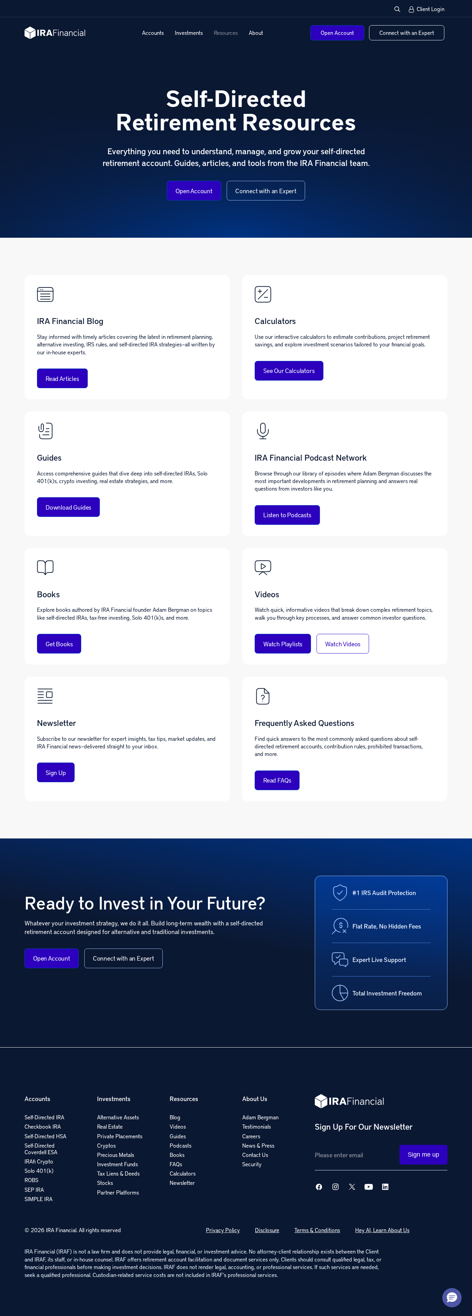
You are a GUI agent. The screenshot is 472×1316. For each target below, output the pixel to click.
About (256, 32)
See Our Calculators (289, 370)
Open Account (194, 191)
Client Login (430, 9)
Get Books (59, 644)
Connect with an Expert (265, 191)
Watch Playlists (282, 644)
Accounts (153, 32)
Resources (226, 32)
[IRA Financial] (55, 33)
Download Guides (68, 507)
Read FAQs (277, 780)
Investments (189, 32)
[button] (397, 9)
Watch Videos (342, 644)
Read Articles (62, 378)
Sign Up (56, 772)
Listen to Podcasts (287, 515)
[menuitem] (153, 32)
